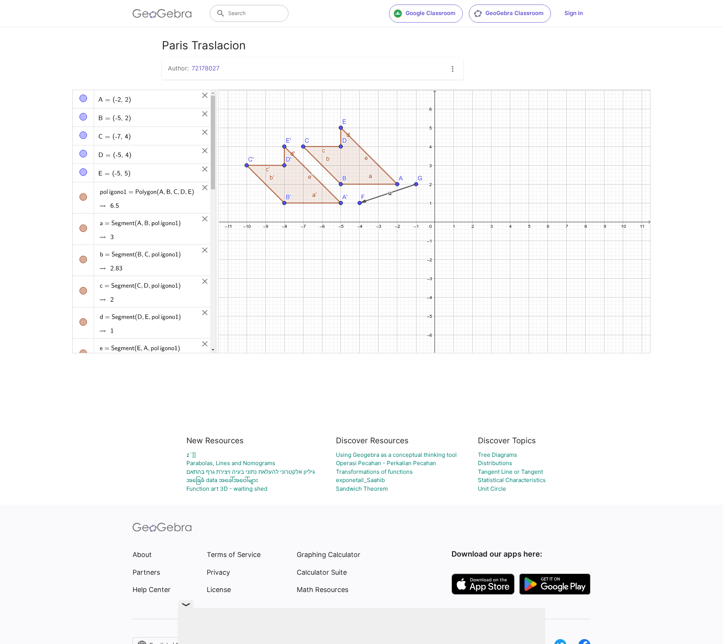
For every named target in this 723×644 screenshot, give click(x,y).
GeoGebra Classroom (514, 13)
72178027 (206, 68)
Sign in (573, 13)
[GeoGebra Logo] (162, 13)
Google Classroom (430, 13)
